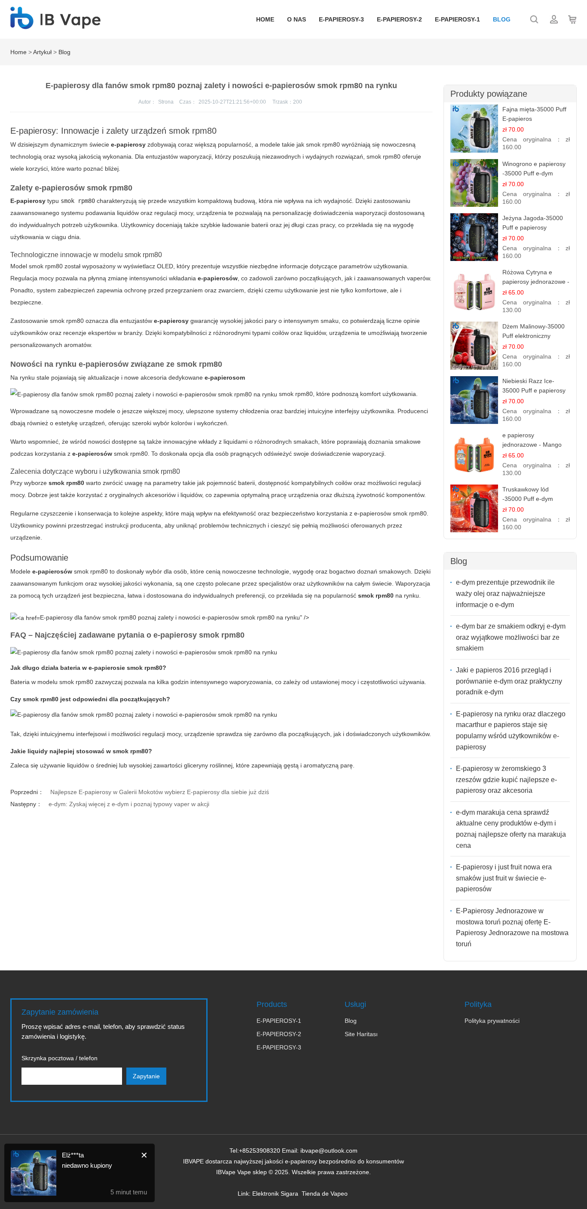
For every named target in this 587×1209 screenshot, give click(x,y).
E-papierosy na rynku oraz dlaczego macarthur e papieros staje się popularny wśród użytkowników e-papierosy (511, 730)
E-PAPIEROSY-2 (399, 19)
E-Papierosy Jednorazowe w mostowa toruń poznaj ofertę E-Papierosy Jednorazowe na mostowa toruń (512, 927)
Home (265, 19)
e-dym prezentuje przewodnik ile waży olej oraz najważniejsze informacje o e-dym (505, 593)
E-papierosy (28, 200)
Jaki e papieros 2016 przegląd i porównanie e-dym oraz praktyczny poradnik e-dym (509, 681)
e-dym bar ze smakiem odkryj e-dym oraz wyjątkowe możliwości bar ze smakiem (511, 637)
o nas (296, 19)
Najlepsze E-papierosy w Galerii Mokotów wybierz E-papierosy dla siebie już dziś (159, 792)
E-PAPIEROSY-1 (457, 19)
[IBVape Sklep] (55, 24)
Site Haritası (361, 1034)
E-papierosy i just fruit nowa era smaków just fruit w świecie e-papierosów (504, 878)
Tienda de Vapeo (325, 1193)
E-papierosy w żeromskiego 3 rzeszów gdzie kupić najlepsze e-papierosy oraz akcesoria (506, 779)
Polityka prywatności (492, 1020)
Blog (502, 19)
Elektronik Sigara (275, 1193)
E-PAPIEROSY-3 (341, 19)
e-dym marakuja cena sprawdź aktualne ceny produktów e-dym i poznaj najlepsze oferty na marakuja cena (511, 829)
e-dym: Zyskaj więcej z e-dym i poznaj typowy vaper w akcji (129, 804)
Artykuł (42, 52)
